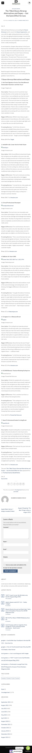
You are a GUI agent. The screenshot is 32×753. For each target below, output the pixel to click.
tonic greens (4, 653)
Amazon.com (14, 197)
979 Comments (10, 598)
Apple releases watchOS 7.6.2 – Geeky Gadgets (16, 602)
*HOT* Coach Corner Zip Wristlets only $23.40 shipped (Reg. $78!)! (16, 596)
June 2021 (4, 711)
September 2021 (6, 702)
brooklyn (4, 678)
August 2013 (5, 737)
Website (5, 557)
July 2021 (4, 708)
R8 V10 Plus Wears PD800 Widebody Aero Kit (17, 618)
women (17, 678)
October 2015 (5, 727)
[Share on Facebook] (11, 484)
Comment (6, 527)
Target (12, 139)
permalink (16, 491)
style (13, 678)
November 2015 (5, 724)
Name (5, 541)
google (3, 640)
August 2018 (5, 721)
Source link (4, 478)
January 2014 (5, 731)
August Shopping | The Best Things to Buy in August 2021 (24, 510)
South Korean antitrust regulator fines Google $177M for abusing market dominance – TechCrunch (16, 626)
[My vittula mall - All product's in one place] (16, 3)
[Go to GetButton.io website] (28, 751)
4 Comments (10, 614)
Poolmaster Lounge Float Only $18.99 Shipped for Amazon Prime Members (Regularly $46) (14, 666)
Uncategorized (16, 8)
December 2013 (5, 734)
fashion (9, 678)
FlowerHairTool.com (16, 415)
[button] (2, 3)
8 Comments (9, 605)
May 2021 (4, 715)
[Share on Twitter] (14, 484)
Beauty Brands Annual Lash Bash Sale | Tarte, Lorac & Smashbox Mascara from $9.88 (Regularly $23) (18, 610)
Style (2, 689)
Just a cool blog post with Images (19, 653)
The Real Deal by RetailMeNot (11, 472)
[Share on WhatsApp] (8, 484)
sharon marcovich (23, 20)
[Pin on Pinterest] (20, 484)
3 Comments (10, 629)
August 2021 (5, 705)
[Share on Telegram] (23, 484)
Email (5, 549)
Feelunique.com (13, 311)
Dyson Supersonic (22, 32)
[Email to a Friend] (17, 484)
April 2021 (4, 718)
